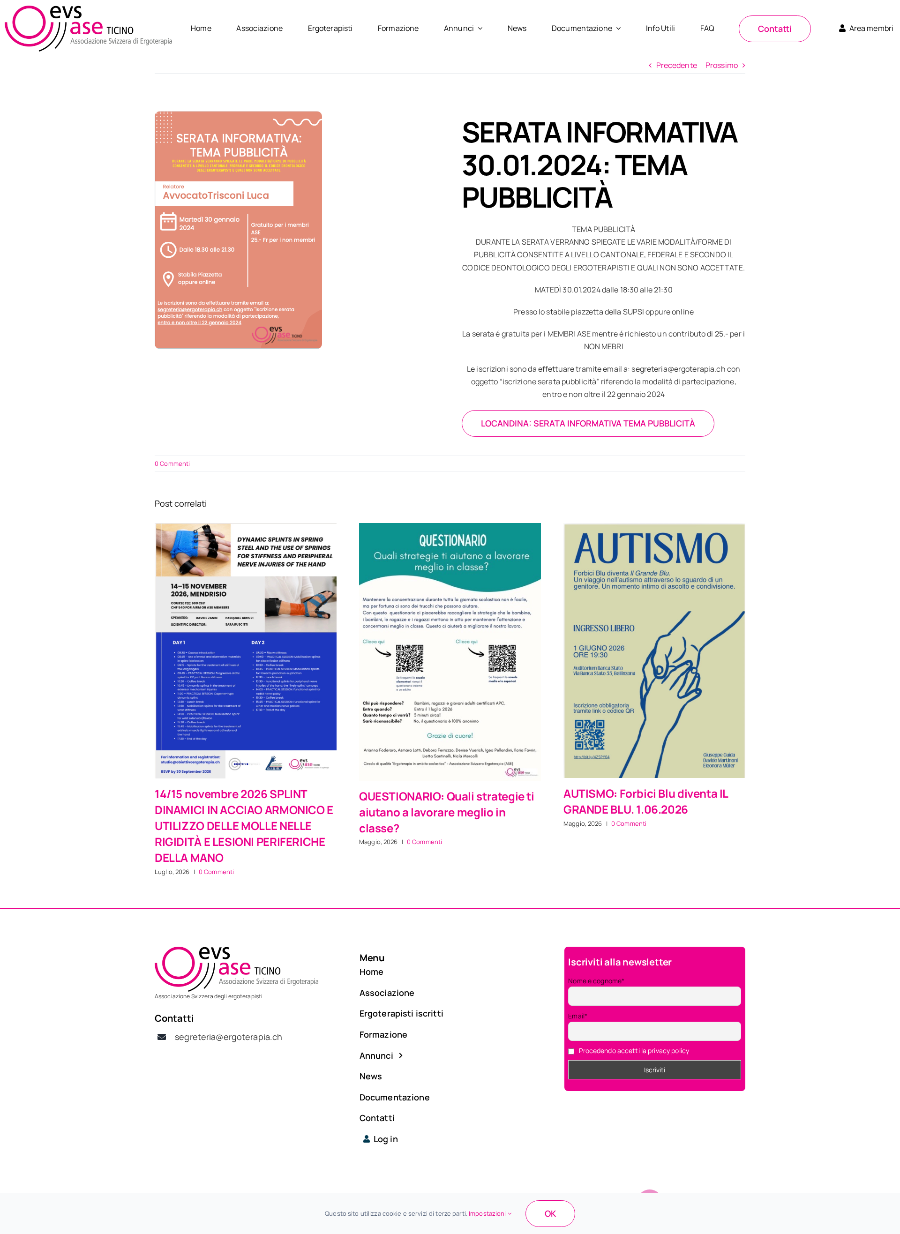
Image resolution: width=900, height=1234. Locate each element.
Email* (577, 1015)
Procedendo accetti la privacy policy (634, 1050)
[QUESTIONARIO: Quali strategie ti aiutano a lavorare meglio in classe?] (450, 651)
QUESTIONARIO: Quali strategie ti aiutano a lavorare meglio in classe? (446, 812)
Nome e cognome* (596, 980)
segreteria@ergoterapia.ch (228, 1036)
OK (550, 1213)
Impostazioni (488, 1213)
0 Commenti (172, 463)
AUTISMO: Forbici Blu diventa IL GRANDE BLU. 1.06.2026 (645, 801)
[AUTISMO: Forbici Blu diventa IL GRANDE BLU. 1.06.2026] (654, 650)
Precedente (676, 65)
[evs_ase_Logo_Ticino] (88, 9)
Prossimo (721, 65)
